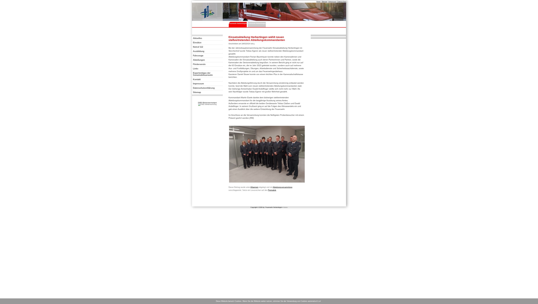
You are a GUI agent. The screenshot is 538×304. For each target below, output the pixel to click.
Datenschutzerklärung (204, 88)
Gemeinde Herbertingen (257, 23)
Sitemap (324, 1)
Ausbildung (198, 51)
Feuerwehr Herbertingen (238, 23)
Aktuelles (197, 38)
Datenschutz (341, 1)
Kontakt (197, 79)
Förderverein (199, 64)
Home (318, 1)
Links (195, 68)
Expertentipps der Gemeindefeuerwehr (203, 74)
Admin (285, 207)
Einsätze (197, 42)
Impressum (332, 1)
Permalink (272, 190)
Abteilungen (199, 60)
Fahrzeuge (198, 55)
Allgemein (254, 187)
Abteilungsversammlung (282, 187)
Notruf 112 (198, 47)
